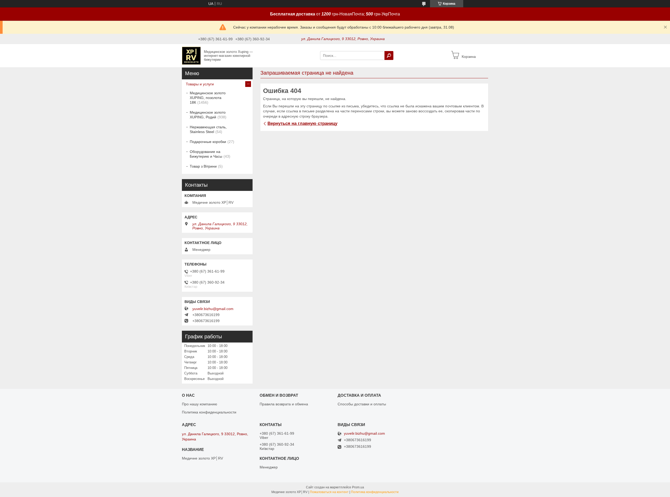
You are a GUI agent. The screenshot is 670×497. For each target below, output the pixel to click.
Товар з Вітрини (203, 166)
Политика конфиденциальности (209, 412)
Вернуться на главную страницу (302, 123)
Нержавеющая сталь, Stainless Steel (208, 129)
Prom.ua (358, 487)
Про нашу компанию (199, 404)
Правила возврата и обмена (284, 404)
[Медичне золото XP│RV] (191, 55)
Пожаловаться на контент (329, 492)
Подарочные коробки (208, 142)
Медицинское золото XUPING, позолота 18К (208, 97)
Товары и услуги (200, 84)
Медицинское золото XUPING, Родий (208, 114)
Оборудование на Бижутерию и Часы (206, 154)
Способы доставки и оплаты (362, 404)
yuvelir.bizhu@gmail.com (212, 309)
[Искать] (388, 55)
